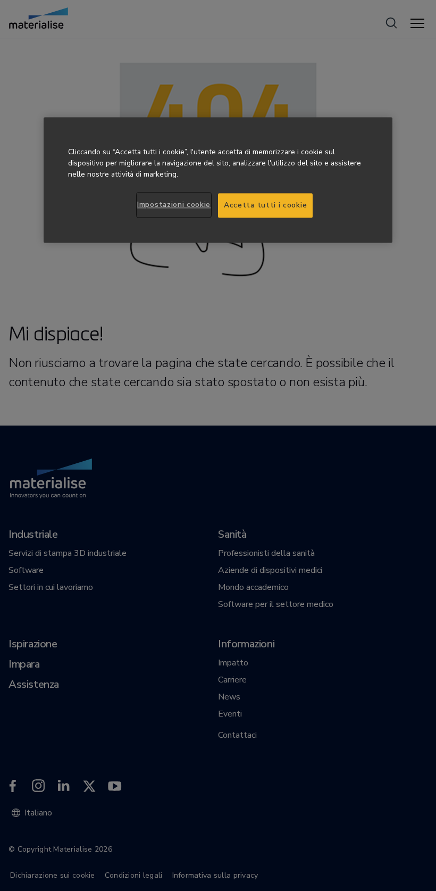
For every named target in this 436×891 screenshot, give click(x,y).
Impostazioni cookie (174, 205)
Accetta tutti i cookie (265, 206)
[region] (218, 180)
